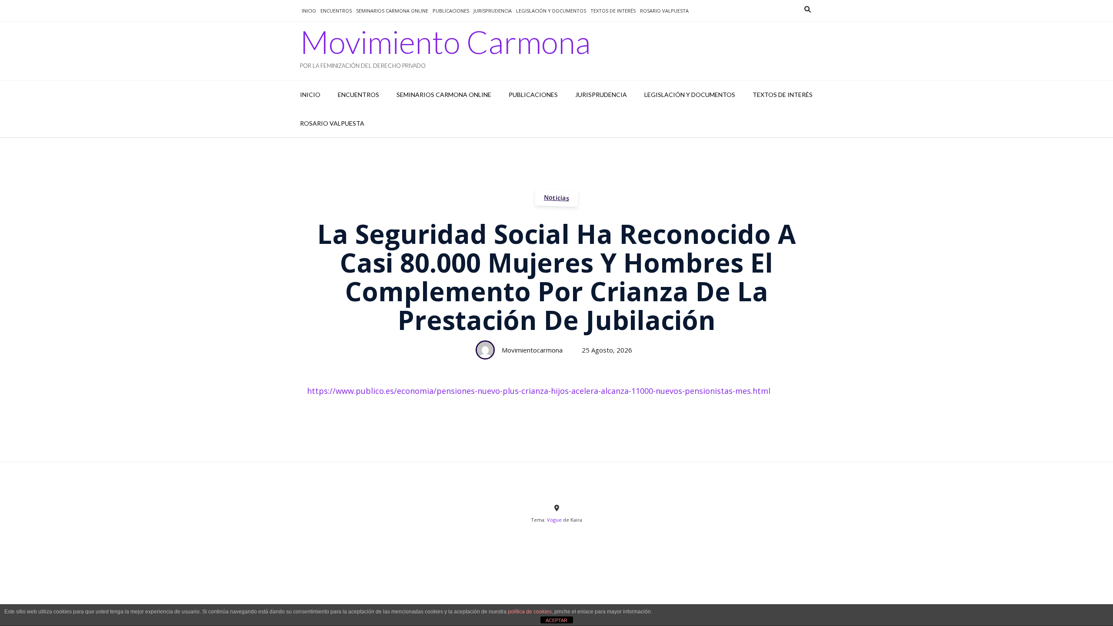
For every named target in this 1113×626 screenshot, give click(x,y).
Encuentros (336, 10)
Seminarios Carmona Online (392, 10)
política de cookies (530, 612)
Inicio (309, 10)
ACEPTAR (556, 620)
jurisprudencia (492, 10)
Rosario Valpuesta (664, 10)
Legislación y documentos (551, 10)
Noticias (557, 197)
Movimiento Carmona (445, 41)
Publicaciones (451, 10)
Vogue (554, 519)
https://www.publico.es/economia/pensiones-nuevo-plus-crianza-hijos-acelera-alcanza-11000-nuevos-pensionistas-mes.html (538, 391)
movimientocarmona (532, 350)
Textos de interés (613, 10)
